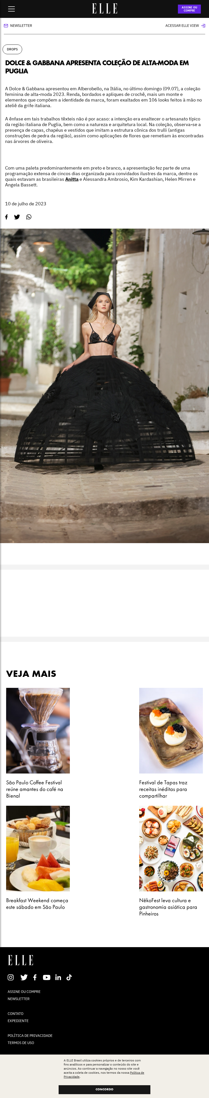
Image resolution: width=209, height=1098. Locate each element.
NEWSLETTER (19, 998)
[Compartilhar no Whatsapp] (29, 217)
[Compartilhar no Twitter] (17, 217)
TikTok (70, 977)
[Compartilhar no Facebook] (6, 217)
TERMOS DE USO (21, 1042)
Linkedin (59, 977)
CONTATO (15, 1013)
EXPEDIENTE (18, 1020)
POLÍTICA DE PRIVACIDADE (30, 1035)
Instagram (13, 977)
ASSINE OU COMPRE (189, 9)
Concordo (104, 1089)
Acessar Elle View (182, 25)
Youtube (47, 977)
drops (12, 49)
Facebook (36, 977)
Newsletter (21, 25)
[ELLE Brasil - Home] (104, 12)
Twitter (24, 977)
